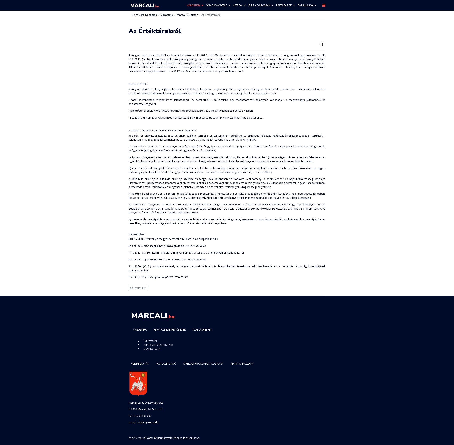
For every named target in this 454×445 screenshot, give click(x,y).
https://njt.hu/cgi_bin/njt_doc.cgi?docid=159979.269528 (170, 259)
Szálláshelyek (202, 329)
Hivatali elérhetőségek (170, 329)
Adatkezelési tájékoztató (158, 345)
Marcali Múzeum (242, 363)
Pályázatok (284, 5)
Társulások (305, 5)
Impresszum (150, 341)
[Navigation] (323, 5)
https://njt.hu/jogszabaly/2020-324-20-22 (161, 277)
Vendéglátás (140, 363)
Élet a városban (259, 5)
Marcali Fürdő (166, 363)
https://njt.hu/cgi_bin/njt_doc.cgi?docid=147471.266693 (170, 246)
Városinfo (140, 329)
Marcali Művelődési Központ (203, 363)
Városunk (193, 5)
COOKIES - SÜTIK (152, 348)
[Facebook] (322, 44)
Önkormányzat (216, 5)
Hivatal (238, 5)
